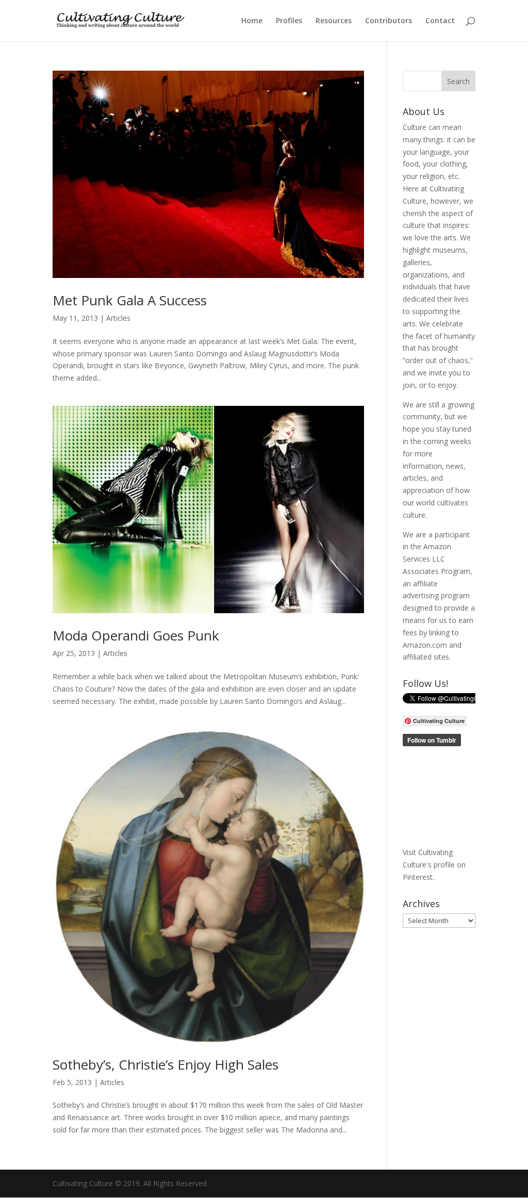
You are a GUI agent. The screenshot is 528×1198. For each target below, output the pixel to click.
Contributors (388, 21)
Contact (440, 21)
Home (251, 21)
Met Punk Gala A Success (130, 300)
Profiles (289, 21)
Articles (118, 318)
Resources (334, 21)
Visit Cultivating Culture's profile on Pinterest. (434, 864)
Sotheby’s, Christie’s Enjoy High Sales (165, 1064)
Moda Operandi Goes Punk (136, 635)
